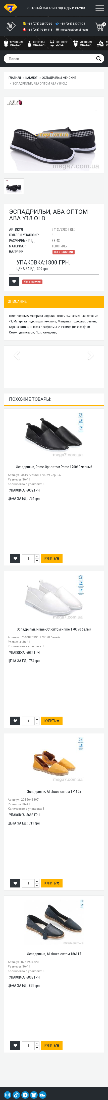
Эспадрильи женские (59, 78)
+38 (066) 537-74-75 (73, 23)
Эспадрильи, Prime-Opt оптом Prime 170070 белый (54, 629)
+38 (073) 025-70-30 (40, 23)
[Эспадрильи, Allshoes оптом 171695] (54, 759)
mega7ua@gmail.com (74, 29)
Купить (50, 559)
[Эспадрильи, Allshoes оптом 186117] (54, 922)
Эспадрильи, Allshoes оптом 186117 (54, 954)
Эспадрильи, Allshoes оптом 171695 (54, 792)
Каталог (31, 78)
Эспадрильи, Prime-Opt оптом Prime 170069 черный (54, 467)
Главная (15, 78)
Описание (17, 301)
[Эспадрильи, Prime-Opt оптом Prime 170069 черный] (54, 435)
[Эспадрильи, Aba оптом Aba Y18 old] (54, 135)
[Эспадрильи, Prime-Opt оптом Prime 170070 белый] (54, 597)
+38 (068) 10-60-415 (40, 29)
